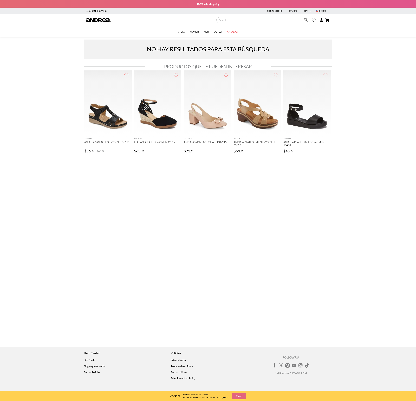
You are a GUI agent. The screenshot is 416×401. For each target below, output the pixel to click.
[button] (108, 132)
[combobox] (263, 20)
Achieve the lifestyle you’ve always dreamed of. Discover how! (208, 4)
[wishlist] (314, 20)
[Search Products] (307, 20)
